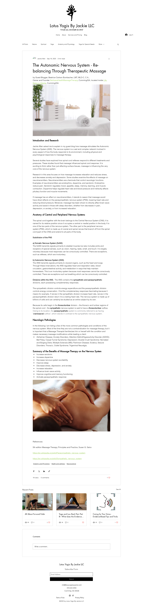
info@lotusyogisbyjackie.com (72, 585)
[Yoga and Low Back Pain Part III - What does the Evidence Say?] (71, 501)
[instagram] (70, 596)
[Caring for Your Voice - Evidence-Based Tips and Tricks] (105, 501)
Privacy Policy (79, 598)
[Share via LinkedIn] (44, 471)
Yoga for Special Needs (87, 44)
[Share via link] (49, 471)
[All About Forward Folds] (37, 501)
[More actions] (109, 58)
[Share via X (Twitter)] (39, 471)
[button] (118, 44)
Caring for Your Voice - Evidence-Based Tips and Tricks (105, 515)
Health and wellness (58, 464)
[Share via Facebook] (34, 471)
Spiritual (43, 44)
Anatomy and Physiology (66, 44)
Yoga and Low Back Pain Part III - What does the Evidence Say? (71, 515)
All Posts (25, 44)
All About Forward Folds (35, 514)
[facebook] (73, 596)
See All (118, 489)
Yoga (52, 44)
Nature (34, 44)
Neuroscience (71, 464)
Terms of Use (61, 598)
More (100, 44)
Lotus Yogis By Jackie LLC (72, 25)
